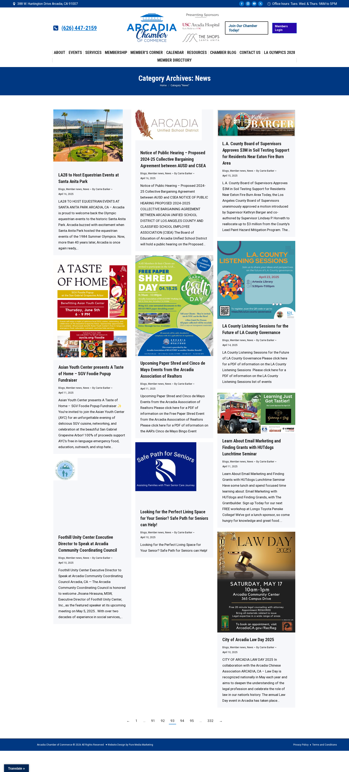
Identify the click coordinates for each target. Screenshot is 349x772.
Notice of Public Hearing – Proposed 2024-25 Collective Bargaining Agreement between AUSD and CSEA (173, 159)
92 (163, 721)
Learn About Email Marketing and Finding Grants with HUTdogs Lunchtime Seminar (251, 447)
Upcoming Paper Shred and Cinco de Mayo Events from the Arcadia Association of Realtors (172, 370)
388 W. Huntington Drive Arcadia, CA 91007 (47, 4)
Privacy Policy (301, 744)
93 (172, 721)
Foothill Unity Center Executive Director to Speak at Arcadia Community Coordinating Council (87, 544)
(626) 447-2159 (79, 28)
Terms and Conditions (324, 744)
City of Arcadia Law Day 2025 (248, 639)
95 (192, 721)
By (101, 189)
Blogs (61, 189)
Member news (74, 189)
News (86, 189)
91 (153, 721)
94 (182, 721)
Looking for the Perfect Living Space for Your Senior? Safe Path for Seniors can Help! (174, 518)
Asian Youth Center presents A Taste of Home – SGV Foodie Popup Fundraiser (91, 374)
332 (210, 721)
